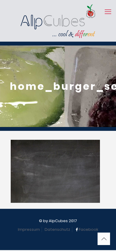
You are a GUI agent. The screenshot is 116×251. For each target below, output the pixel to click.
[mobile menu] (108, 12)
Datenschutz (57, 229)
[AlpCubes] (58, 21)
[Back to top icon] (104, 239)
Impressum (29, 229)
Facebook (88, 229)
